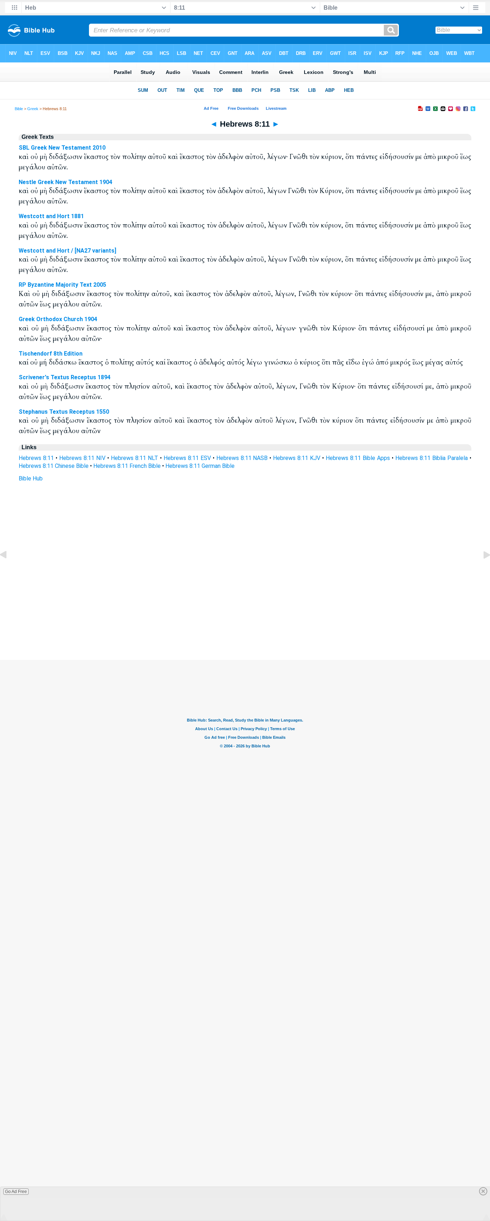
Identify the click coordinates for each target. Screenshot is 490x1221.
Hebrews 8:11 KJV (296, 458)
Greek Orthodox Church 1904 (58, 319)
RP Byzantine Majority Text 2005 (62, 284)
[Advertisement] (245, 616)
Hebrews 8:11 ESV (187, 458)
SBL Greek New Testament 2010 (62, 147)
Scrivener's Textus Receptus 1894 (64, 377)
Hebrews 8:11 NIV (82, 458)
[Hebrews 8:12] (481, 571)
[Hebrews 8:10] (9, 571)
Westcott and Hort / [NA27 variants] (67, 250)
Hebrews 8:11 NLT (134, 458)
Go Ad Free (16, 1191)
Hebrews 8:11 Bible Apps (358, 458)
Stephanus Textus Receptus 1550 (64, 411)
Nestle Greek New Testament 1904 (65, 182)
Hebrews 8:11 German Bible (200, 465)
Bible (19, 109)
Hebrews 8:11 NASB (242, 458)
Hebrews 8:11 (36, 458)
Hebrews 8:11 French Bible (127, 465)
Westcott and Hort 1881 (51, 216)
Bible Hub (31, 478)
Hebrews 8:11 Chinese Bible (54, 465)
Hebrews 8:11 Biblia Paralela (431, 458)
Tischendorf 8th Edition (51, 353)
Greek (32, 109)
